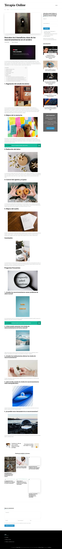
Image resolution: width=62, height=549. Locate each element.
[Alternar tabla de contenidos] (25, 68)
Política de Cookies (8, 539)
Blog (57, 5)
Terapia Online (14, 5)
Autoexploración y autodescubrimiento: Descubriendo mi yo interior (8, 475)
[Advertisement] (50, 140)
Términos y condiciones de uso (9, 541)
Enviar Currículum (50, 128)
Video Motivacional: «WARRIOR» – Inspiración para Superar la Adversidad (50, 83)
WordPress (49, 547)
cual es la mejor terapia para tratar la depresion (21, 467)
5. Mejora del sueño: (8, 73)
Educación (50, 106)
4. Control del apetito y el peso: (10, 72)
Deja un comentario (15, 42)
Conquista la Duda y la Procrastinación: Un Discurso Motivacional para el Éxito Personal (50, 57)
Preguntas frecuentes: (8, 75)
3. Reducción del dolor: (9, 71)
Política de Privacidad (47, 32)
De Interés (6, 537)
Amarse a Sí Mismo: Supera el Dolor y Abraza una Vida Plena (50, 70)
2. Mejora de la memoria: (9, 70)
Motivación (50, 80)
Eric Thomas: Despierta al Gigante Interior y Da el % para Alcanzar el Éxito (50, 108)
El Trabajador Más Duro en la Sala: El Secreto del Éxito (50, 96)
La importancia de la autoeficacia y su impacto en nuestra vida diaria (9, 482)
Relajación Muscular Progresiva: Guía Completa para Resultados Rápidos (34, 467)
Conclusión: (7, 74)
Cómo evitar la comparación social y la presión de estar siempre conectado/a (22, 483)
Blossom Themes (41, 547)
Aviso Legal (52, 31)
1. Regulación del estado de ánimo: (10, 69)
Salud (50, 68)
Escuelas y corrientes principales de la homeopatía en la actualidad (33, 495)
